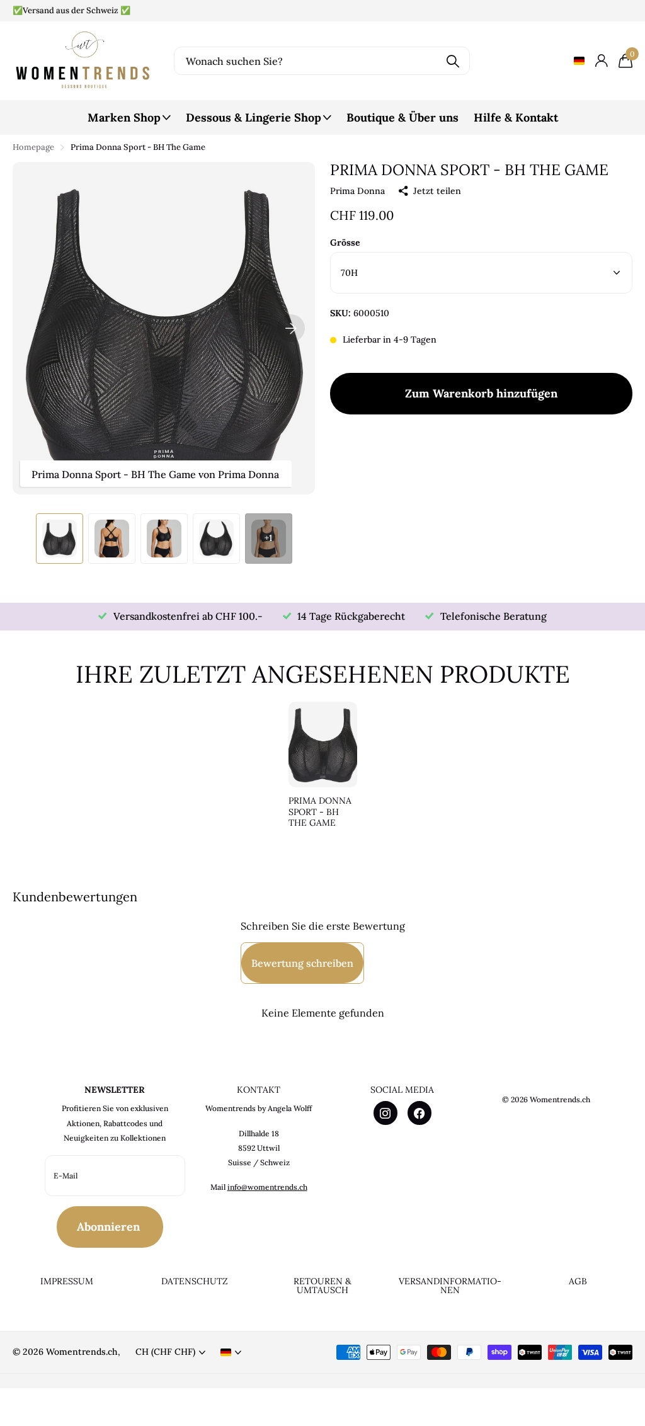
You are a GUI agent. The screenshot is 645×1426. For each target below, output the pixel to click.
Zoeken (452, 61)
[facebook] (419, 1113)
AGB (578, 1281)
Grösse (345, 242)
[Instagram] (385, 1113)
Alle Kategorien (129, 124)
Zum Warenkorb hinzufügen (481, 393)
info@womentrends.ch (267, 1187)
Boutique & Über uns (402, 117)
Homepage (33, 147)
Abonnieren (110, 1226)
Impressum (66, 1281)
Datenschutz (194, 1281)
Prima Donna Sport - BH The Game (319, 812)
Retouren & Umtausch (322, 1285)
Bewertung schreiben (302, 963)
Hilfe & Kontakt (516, 117)
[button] (291, 328)
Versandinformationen (450, 1285)
